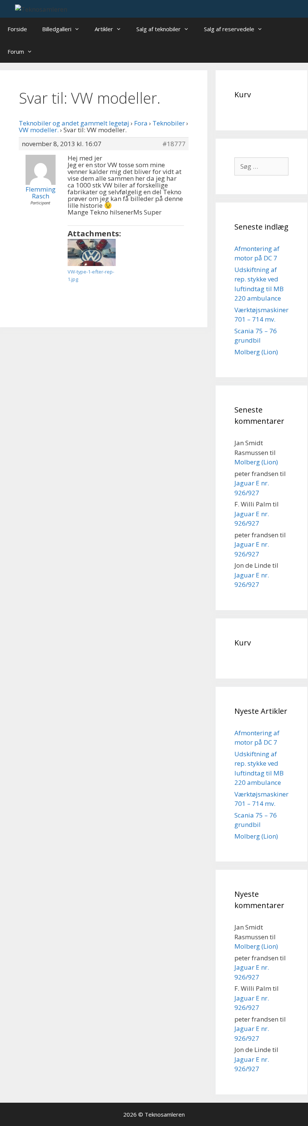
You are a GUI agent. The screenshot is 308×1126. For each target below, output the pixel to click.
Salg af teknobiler (158, 29)
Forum (16, 51)
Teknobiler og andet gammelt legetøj (74, 123)
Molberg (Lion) (256, 352)
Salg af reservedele (229, 29)
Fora (141, 123)
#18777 (174, 144)
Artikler (104, 29)
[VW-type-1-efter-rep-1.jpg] (92, 252)
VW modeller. (39, 129)
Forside (17, 29)
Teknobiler (168, 123)
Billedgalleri (56, 29)
